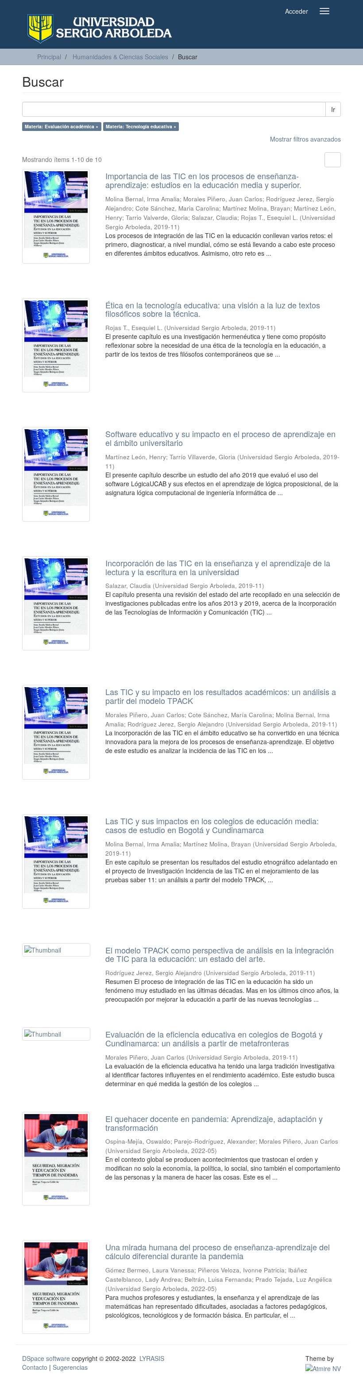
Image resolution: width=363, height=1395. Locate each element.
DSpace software (46, 1358)
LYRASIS (151, 1358)
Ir (333, 109)
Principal (49, 56)
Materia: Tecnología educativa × (141, 126)
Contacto (34, 1367)
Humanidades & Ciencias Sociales (120, 56)
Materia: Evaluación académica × (61, 126)
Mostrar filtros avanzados (305, 139)
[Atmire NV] (323, 1367)
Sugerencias (70, 1367)
